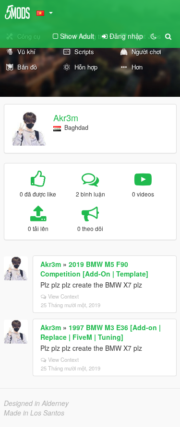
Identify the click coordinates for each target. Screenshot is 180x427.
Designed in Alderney (36, 403)
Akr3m (65, 117)
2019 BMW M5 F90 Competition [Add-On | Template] (94, 268)
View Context (63, 296)
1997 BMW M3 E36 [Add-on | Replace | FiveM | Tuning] (100, 332)
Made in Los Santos (34, 412)
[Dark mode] (153, 36)
